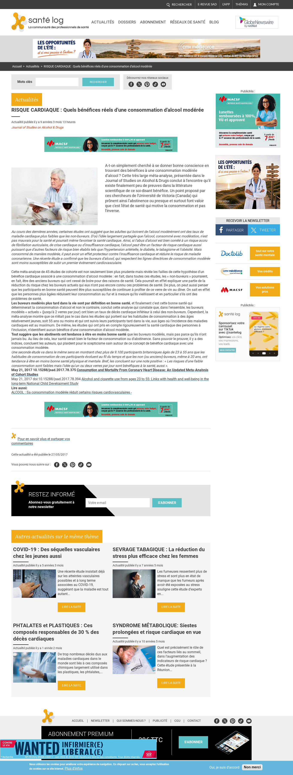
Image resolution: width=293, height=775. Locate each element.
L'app (226, 4)
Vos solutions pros (265, 289)
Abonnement (153, 22)
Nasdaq (244, 19)
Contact (194, 720)
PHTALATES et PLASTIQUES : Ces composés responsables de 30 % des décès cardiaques (56, 632)
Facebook (131, 84)
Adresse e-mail (97, 496)
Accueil (17, 66)
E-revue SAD (207, 4)
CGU (177, 720)
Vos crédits (265, 271)
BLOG (214, 22)
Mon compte (268, 4)
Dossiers (127, 22)
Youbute (163, 84)
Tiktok (155, 84)
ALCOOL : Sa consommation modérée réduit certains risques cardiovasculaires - (71, 392)
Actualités (102, 22)
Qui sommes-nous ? (131, 720)
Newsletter (100, 720)
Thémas (242, 4)
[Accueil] (19, 22)
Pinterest (147, 84)
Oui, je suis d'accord (224, 767)
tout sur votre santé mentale (265, 253)
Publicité (160, 720)
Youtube (89, 464)
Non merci (252, 767)
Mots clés (24, 82)
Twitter (139, 84)
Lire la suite (71, 607)
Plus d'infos (74, 768)
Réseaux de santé (187, 22)
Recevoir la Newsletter (247, 221)
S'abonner (167, 503)
